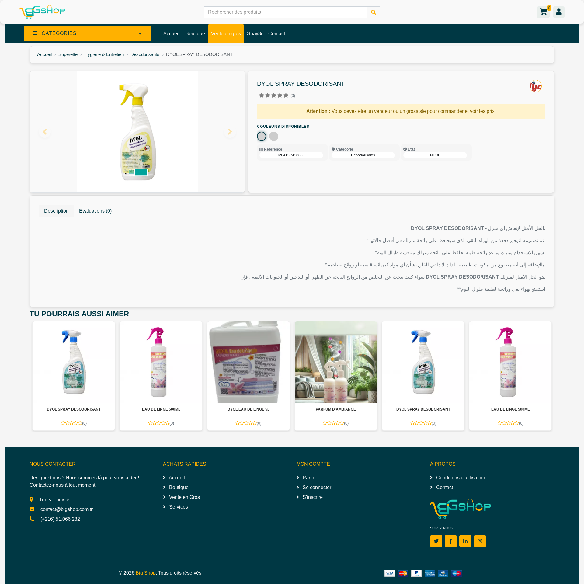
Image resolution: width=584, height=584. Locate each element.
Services (178, 506)
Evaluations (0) (95, 211)
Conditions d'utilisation (460, 477)
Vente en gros (226, 33)
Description (56, 211)
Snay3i (254, 33)
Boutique (195, 33)
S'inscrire (312, 497)
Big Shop (146, 572)
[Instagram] (480, 541)
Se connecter (316, 487)
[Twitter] (436, 541)
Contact (276, 33)
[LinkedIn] (465, 541)
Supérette (68, 54)
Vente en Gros (184, 497)
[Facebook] (451, 541)
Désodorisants (144, 54)
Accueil (171, 33)
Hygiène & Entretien (104, 54)
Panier (309, 477)
